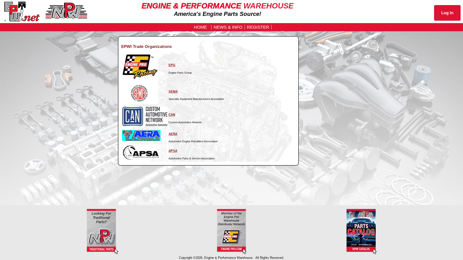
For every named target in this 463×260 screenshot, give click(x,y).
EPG (172, 65)
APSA (173, 151)
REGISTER (258, 27)
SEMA (173, 91)
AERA (173, 134)
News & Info (228, 27)
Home (200, 27)
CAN (172, 115)
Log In (447, 13)
